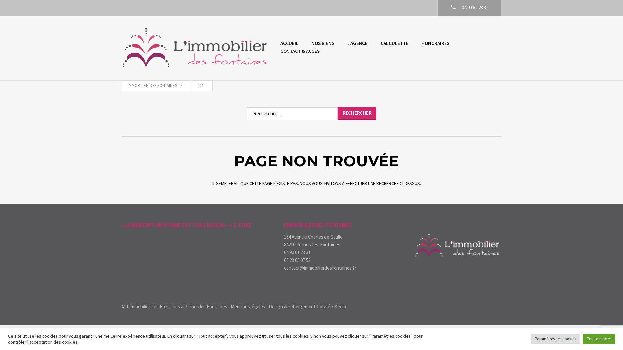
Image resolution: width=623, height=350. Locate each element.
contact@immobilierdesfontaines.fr (320, 268)
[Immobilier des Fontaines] (194, 48)
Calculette (395, 43)
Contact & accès (300, 51)
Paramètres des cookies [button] (555, 339)
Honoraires (435, 43)
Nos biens (323, 43)
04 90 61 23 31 (297, 252)
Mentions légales (248, 306)
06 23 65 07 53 (297, 260)
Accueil (289, 43)
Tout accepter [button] (599, 339)
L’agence (357, 43)
